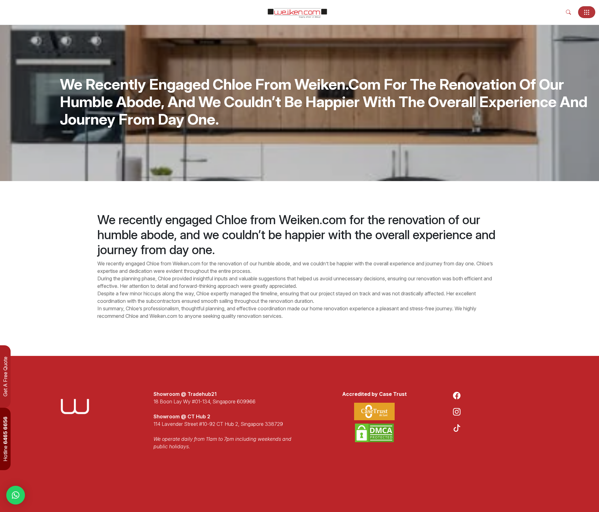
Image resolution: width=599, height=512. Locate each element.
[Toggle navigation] (586, 12)
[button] (15, 495)
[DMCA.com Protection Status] (374, 433)
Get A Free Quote (5, 376)
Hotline (5, 438)
